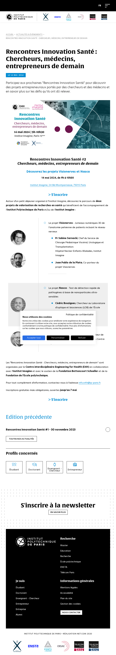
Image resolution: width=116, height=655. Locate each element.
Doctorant (21, 592)
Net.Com (81, 633)
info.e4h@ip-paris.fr (89, 382)
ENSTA (63, 567)
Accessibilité (66, 592)
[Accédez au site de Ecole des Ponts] (48, 646)
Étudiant (20, 587)
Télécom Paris (67, 572)
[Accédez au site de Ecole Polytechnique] (17, 646)
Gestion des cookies (70, 603)
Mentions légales (69, 587)
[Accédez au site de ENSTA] (33, 646)
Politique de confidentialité (79, 314)
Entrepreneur (22, 603)
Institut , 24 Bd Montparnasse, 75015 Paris (58, 185)
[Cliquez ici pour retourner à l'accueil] (19, 17)
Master (64, 545)
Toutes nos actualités (21, 439)
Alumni (19, 614)
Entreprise (21, 609)
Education (65, 550)
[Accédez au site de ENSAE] (63, 646)
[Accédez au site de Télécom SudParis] (94, 646)
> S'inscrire (58, 195)
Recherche (65, 556)
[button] (100, 6)
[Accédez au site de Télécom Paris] (79, 646)
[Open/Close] (107, 5)
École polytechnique (70, 561)
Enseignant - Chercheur (27, 598)
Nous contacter (71, 612)
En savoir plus (58, 512)
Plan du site (66, 598)
